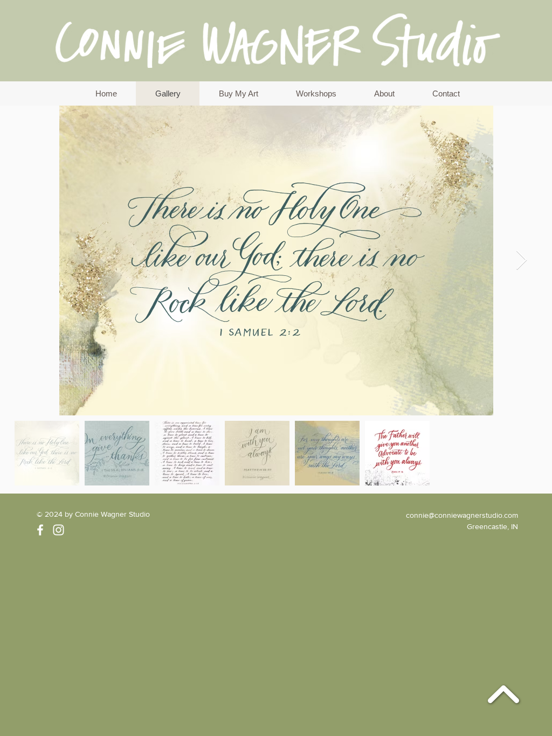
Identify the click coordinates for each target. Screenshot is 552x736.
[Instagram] (58, 530)
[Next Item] (521, 260)
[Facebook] (40, 530)
